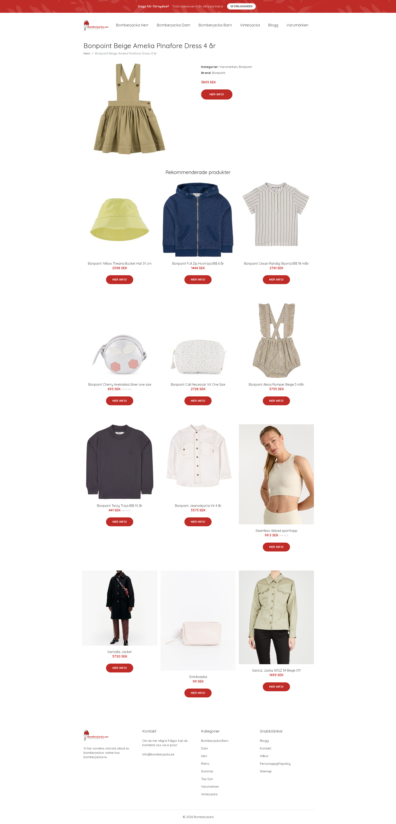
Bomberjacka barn (215, 25)
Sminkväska (198, 677)
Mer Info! (217, 94)
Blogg (273, 25)
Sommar (207, 771)
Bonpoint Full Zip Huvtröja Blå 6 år (198, 263)
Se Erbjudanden (241, 6)
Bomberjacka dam (173, 25)
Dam (204, 748)
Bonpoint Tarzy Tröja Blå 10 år (119, 506)
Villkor (264, 756)
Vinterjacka (250, 25)
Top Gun (207, 779)
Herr (204, 756)
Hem (87, 53)
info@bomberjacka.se (158, 754)
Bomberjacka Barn (214, 741)
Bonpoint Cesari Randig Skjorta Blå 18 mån (276, 263)
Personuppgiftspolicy (275, 764)
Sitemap (266, 771)
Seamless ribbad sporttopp (276, 531)
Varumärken (297, 25)
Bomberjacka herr (132, 25)
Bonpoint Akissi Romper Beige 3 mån (276, 384)
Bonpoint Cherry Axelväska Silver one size (119, 384)
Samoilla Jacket (119, 652)
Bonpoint (245, 67)
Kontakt (265, 748)
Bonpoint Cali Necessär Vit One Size (198, 384)
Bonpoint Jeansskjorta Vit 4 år (198, 506)
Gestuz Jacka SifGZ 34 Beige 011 (276, 670)
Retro (205, 764)
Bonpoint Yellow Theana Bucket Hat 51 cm (119, 263)
